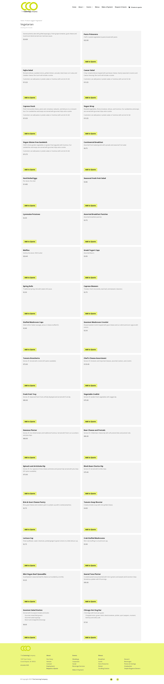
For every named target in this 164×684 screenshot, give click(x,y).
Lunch (100, 661)
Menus (97, 7)
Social (74, 664)
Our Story (49, 659)
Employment (50, 666)
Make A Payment (78, 670)
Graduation (128, 666)
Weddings (75, 659)
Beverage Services (78, 666)
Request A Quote (121, 7)
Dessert (127, 659)
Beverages (127, 661)
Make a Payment (107, 7)
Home (74, 7)
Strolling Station (103, 668)
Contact (49, 664)
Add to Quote (90, 62)
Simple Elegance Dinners (132, 668)
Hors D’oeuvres (103, 664)
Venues (48, 661)
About (80, 7)
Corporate (75, 661)
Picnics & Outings (130, 664)
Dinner (100, 666)
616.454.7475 (24, 665)
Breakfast (101, 659)
